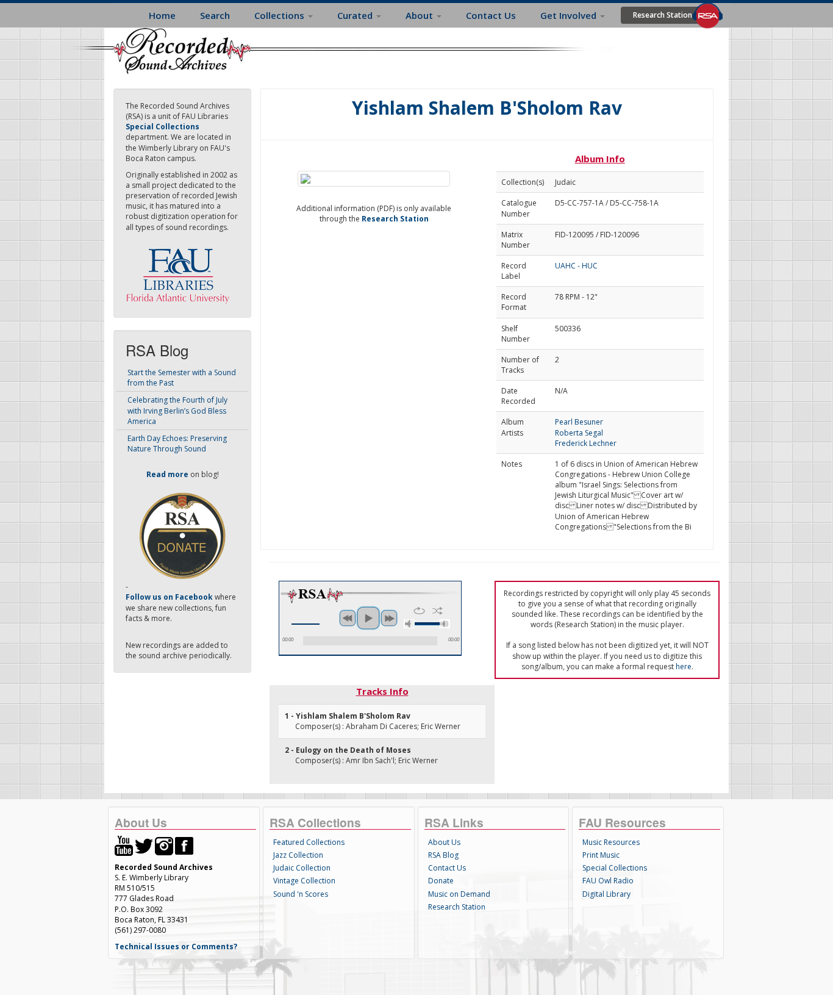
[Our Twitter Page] (144, 845)
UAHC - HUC (576, 265)
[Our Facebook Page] (184, 845)
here (684, 666)
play (368, 618)
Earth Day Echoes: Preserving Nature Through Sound (177, 443)
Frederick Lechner (586, 443)
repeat (419, 610)
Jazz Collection (298, 855)
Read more (167, 474)
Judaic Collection (302, 868)
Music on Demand (459, 894)
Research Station (662, 15)
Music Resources (611, 842)
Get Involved (569, 15)
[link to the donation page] (182, 535)
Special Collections (614, 868)
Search (215, 15)
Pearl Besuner (579, 422)
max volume (444, 623)
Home (162, 15)
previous (347, 618)
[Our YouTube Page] (124, 845)
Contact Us (491, 15)
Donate (441, 880)
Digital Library (606, 894)
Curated (356, 15)
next (389, 618)
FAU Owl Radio (608, 880)
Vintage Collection (304, 880)
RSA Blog (443, 855)
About (420, 15)
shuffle (437, 610)
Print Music (601, 855)
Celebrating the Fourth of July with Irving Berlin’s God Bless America (177, 410)
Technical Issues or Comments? (176, 946)
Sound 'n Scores (300, 894)
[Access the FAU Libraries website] (180, 271)
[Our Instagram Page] (164, 845)
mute (409, 623)
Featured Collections (309, 842)
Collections (280, 15)
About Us (444, 842)
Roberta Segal (579, 433)
